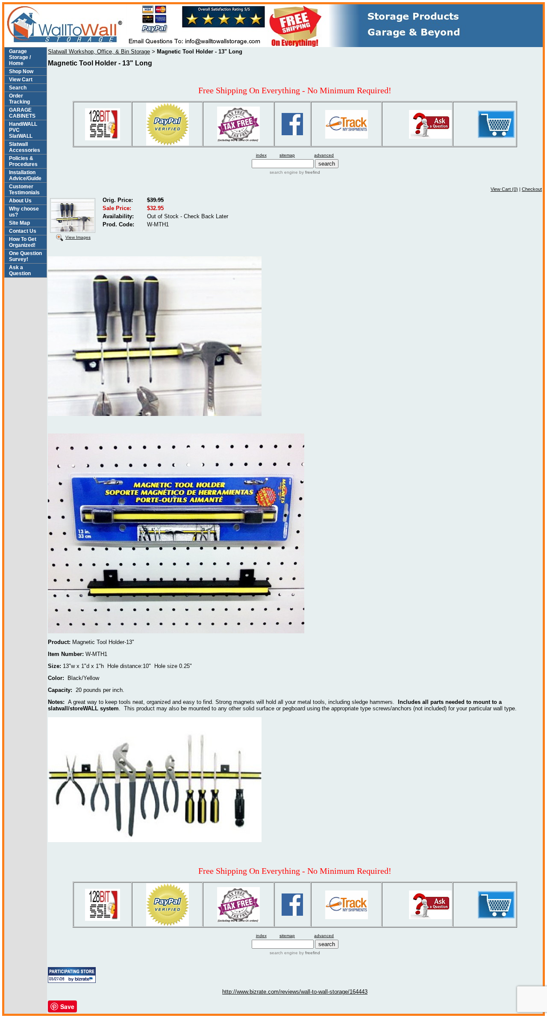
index (261, 155)
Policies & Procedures (23, 161)
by (309, 172)
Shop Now (21, 71)
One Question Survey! (25, 256)
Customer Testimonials (24, 190)
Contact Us (22, 231)
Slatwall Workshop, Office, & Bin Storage (99, 51)
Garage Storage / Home (20, 57)
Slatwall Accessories (24, 147)
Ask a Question (20, 270)
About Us (20, 201)
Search (17, 88)
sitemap (287, 155)
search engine (284, 172)
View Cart (20, 80)
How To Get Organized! (22, 242)
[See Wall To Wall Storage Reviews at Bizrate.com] (72, 975)
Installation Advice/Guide (25, 175)
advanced (324, 155)
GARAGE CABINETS (22, 113)
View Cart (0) (504, 189)
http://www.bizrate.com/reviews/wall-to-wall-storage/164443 (295, 991)
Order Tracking (19, 99)
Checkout (532, 189)
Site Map (19, 223)
